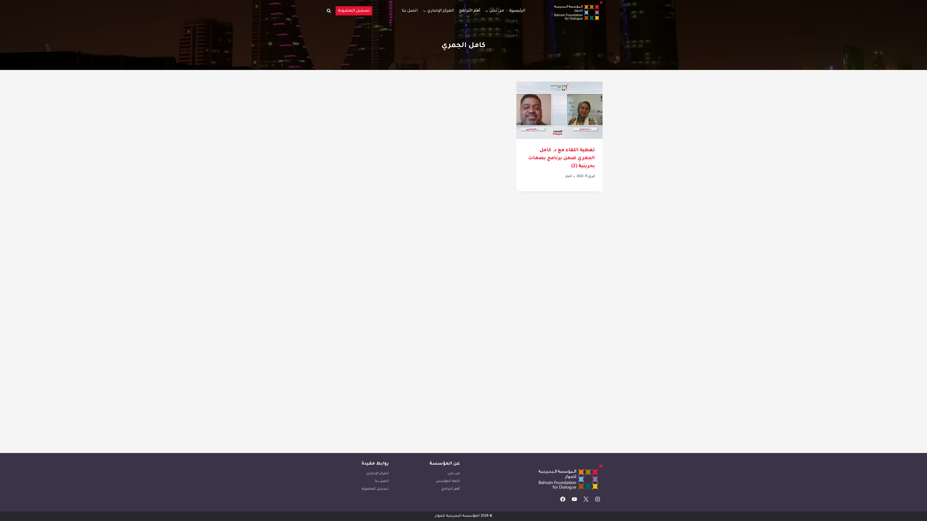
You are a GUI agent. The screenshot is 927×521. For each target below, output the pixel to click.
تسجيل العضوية (354, 11)
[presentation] (559, 110)
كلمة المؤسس (447, 481)
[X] (586, 499)
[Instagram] (597, 499)
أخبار (568, 176)
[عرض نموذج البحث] (328, 11)
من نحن (454, 474)
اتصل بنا (410, 11)
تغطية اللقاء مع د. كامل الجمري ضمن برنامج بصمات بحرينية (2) (561, 158)
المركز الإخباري (377, 474)
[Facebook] (563, 499)
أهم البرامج (469, 11)
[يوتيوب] (574, 499)
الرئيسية (517, 11)
